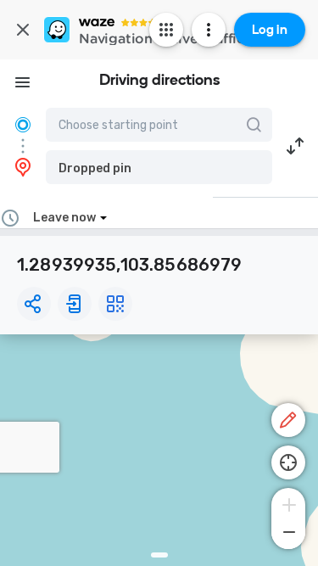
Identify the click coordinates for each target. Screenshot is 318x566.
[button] (159, 167)
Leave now (64, 217)
